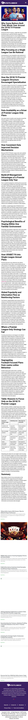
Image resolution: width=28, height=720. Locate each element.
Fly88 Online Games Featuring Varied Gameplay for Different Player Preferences (13, 567)
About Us (6, 705)
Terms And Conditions (18, 708)
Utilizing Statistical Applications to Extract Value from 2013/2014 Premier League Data (13, 612)
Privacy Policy (7, 708)
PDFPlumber (23, 712)
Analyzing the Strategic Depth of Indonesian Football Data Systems (12, 636)
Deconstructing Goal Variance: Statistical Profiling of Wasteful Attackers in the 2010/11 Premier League (14, 624)
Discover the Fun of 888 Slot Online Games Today (13, 675)
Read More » (3, 519)
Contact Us (13, 705)
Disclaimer (21, 705)
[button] (26, 3)
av (14, 699)
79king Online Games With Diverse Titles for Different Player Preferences (12, 512)
